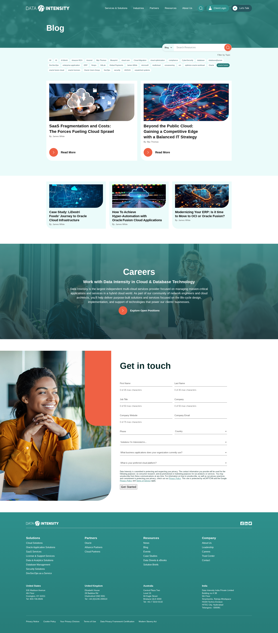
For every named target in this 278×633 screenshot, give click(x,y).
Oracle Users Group (92, 70)
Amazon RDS (77, 60)
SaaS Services (33, 551)
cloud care (125, 60)
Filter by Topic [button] (223, 55)
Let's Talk (244, 8)
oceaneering (170, 65)
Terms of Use (90, 621)
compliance (173, 60)
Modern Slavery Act (148, 621)
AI (56, 60)
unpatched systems (142, 70)
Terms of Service (143, 481)
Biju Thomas (101, 60)
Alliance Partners (93, 547)
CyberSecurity (187, 60)
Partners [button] (154, 8)
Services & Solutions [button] (116, 8)
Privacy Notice (32, 621)
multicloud (156, 65)
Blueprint (113, 60)
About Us (207, 543)
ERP (85, 65)
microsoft (144, 65)
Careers (206, 551)
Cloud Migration (140, 60)
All (50, 60)
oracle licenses (74, 70)
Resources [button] (171, 8)
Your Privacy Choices (69, 621)
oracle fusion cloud (56, 70)
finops (94, 65)
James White (132, 65)
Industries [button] (138, 8)
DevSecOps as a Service (39, 573)
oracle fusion (223, 65)
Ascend (89, 60)
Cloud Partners (92, 551)
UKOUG (127, 70)
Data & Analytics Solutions (39, 560)
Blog (145, 547)
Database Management (38, 564)
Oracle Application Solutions (40, 547)
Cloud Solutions (34, 543)
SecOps (107, 70)
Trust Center (208, 556)
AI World (64, 60)
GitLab (103, 65)
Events (146, 551)
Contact (206, 560)
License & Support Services (40, 556)
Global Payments (116, 65)
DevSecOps (54, 65)
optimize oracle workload (195, 65)
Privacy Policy (175, 478)
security (117, 70)
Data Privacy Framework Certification (117, 621)
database (201, 60)
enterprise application (71, 65)
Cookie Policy (49, 621)
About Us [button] (187, 8)
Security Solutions (35, 569)
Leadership (208, 547)
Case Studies (150, 556)
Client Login (220, 8)
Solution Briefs (150, 564)
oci (180, 65)
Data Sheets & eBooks (155, 560)
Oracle (211, 65)
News (146, 543)
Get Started (128, 486)
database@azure (215, 60)
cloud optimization (157, 60)
